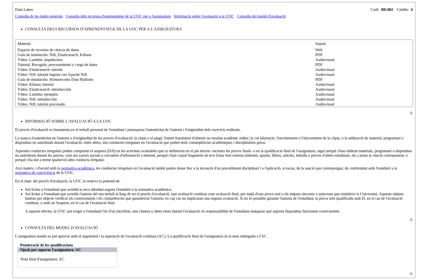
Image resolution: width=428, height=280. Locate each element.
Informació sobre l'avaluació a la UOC (204, 16)
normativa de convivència (35, 173)
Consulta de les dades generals (39, 16)
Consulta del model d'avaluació (261, 16)
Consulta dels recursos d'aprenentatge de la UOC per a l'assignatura (118, 16)
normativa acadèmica (77, 168)
